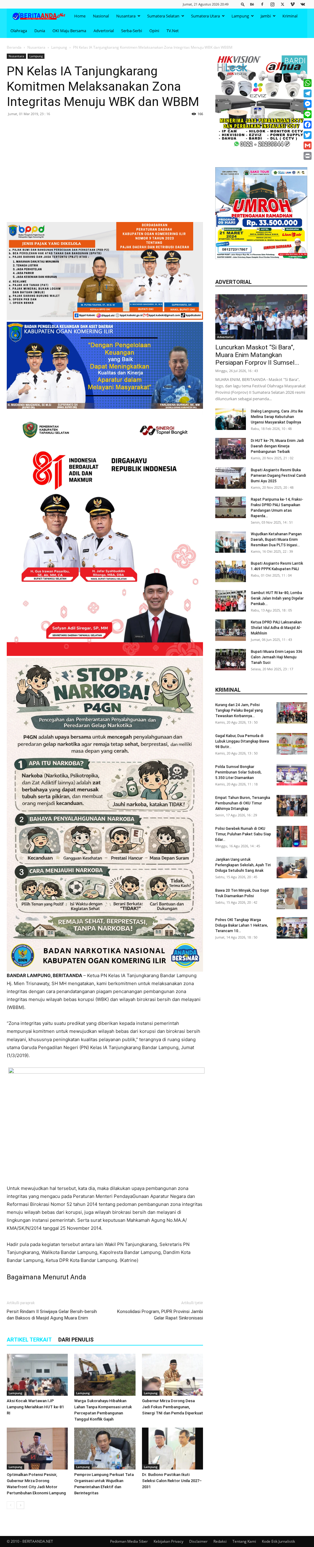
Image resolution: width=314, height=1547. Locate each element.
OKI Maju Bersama (69, 30)
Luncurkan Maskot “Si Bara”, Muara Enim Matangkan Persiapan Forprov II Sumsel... (257, 355)
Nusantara (126, 16)
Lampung (240, 16)
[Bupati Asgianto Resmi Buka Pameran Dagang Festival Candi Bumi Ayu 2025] (230, 478)
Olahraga (18, 30)
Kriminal (289, 16)
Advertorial (104, 30)
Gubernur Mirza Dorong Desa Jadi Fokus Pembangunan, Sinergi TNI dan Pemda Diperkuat (172, 1406)
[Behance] (252, 4)
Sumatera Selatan (163, 16)
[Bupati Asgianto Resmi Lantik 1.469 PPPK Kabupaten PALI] (230, 571)
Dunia (39, 30)
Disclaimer (198, 1541)
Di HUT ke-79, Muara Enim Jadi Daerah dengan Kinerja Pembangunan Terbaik (277, 446)
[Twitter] (282, 4)
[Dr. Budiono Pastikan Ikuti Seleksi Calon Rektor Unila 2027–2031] (172, 1449)
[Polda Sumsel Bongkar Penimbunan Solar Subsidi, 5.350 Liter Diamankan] (292, 774)
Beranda (14, 47)
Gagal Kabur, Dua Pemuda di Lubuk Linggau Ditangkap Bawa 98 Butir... (242, 741)
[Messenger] (307, 104)
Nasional (101, 16)
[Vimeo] (292, 4)
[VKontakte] (302, 4)
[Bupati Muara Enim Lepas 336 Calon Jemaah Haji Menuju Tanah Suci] (230, 659)
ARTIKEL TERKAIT (29, 1339)
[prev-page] (10, 1505)
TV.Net (173, 30)
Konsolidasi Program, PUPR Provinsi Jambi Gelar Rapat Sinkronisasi (160, 1315)
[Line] (307, 114)
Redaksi (220, 1541)
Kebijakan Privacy (168, 1541)
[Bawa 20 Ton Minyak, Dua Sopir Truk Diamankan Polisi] (292, 898)
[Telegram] (307, 93)
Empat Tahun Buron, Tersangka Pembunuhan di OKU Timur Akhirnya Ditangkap (242, 803)
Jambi (266, 16)
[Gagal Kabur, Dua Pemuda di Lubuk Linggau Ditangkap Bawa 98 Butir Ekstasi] (292, 744)
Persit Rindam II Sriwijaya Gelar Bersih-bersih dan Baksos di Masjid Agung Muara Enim (52, 1315)
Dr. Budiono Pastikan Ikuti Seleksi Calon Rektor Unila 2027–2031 (172, 1480)
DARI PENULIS (76, 1339)
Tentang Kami (244, 1541)
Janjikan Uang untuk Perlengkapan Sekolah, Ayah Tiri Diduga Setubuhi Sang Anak (243, 865)
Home (80, 16)
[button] (242, 4)
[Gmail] (307, 145)
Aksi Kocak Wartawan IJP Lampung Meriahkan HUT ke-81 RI (35, 1406)
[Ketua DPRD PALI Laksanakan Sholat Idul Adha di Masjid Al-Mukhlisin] (230, 630)
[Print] (307, 156)
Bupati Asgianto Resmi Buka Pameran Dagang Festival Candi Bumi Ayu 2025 (278, 475)
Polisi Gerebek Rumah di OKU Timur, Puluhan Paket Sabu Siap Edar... (243, 834)
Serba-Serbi (131, 30)
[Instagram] (272, 4)
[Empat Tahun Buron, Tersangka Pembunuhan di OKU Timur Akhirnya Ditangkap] (292, 805)
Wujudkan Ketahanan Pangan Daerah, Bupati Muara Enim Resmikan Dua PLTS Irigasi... (276, 539)
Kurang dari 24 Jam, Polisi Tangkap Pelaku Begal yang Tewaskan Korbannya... (239, 710)
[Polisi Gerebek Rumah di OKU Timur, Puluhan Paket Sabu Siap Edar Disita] (292, 836)
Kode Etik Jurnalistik (278, 1541)
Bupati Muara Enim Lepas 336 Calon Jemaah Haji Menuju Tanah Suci (276, 657)
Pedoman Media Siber (129, 1541)
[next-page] (20, 1505)
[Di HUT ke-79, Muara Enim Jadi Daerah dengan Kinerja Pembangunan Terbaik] (230, 448)
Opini (154, 30)
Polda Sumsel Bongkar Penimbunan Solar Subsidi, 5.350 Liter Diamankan (238, 772)
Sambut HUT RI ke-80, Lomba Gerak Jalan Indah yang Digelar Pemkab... (277, 598)
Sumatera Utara (205, 16)
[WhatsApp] (307, 83)
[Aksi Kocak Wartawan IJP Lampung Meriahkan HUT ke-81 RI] (37, 1375)
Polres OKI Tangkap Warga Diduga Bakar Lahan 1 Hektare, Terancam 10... (241, 925)
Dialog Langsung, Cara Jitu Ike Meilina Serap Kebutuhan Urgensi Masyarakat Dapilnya (277, 416)
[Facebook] (262, 4)
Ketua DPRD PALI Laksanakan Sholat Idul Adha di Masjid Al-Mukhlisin (276, 627)
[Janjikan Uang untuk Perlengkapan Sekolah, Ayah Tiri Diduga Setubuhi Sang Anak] (292, 867)
